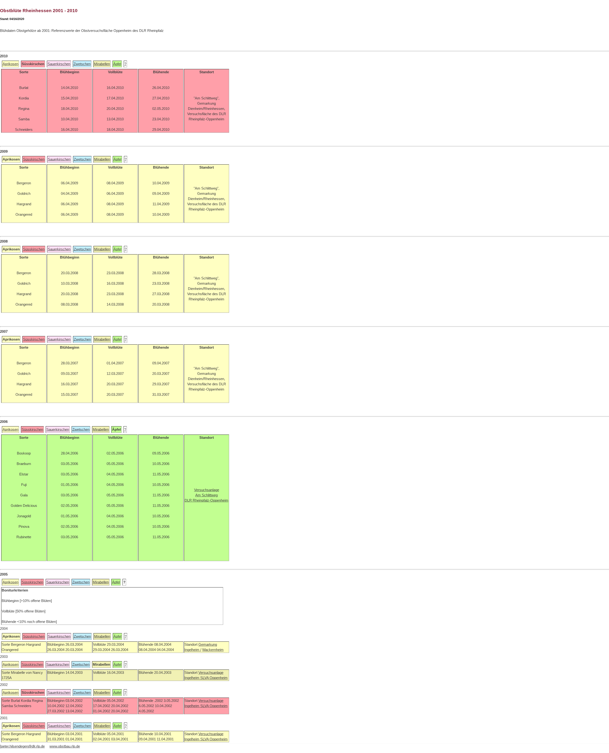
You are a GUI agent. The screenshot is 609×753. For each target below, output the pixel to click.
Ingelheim (192, 678)
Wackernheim (213, 650)
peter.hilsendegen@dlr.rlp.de (23, 746)
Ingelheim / (192, 650)
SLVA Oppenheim (214, 678)
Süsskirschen (33, 159)
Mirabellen (102, 64)
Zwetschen (82, 64)
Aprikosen (10, 64)
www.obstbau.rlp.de (64, 746)
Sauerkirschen (59, 64)
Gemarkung (207, 644)
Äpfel (117, 64)
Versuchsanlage (210, 673)
